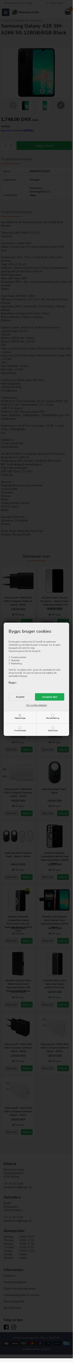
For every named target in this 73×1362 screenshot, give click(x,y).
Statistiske (53, 730)
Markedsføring (52, 718)
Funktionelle (20, 730)
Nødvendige (20, 718)
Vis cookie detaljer (36, 705)
